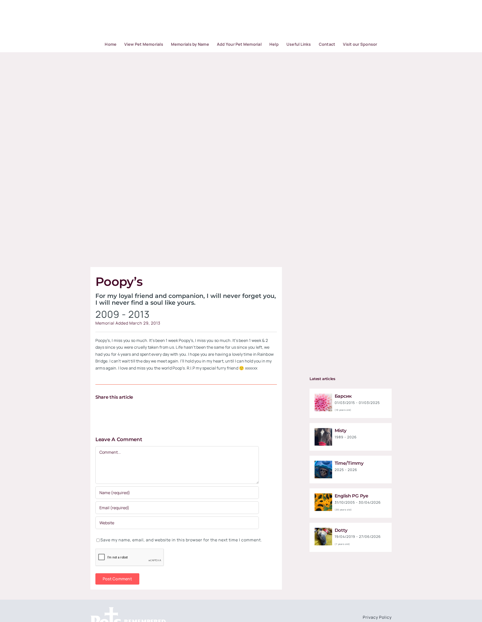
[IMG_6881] (323, 530)
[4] (323, 495)
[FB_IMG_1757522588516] (323, 430)
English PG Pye (351, 496)
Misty (340, 430)
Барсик (343, 396)
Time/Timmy (349, 463)
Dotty (341, 530)
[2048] (323, 462)
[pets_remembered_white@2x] (128, 609)
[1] (323, 395)
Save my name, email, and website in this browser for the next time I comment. (181, 540)
